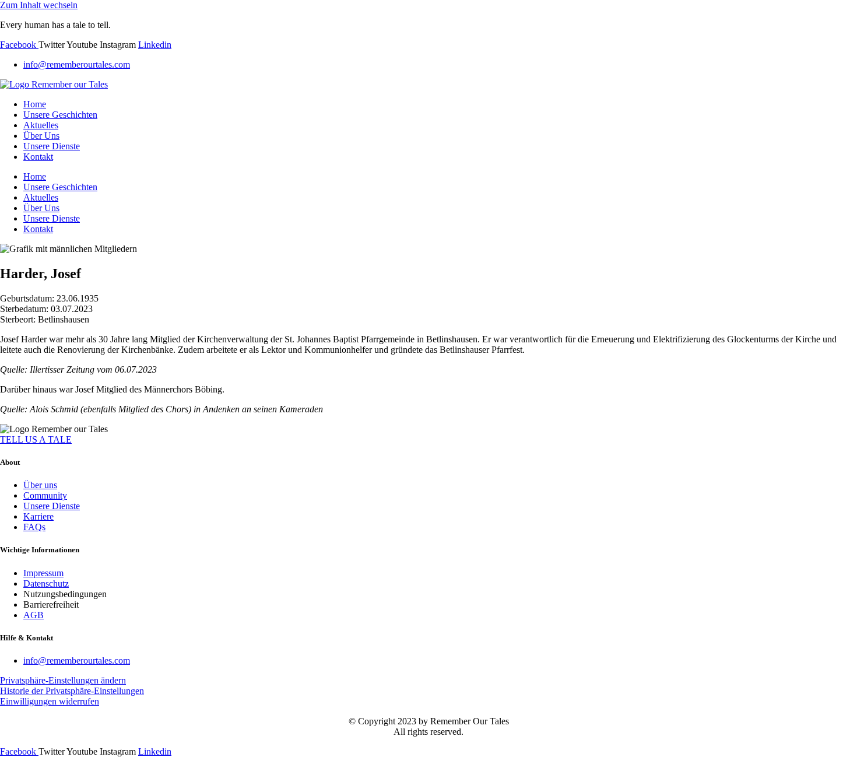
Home (34, 104)
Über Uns (41, 136)
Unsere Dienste (51, 146)
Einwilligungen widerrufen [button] (49, 701)
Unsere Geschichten (60, 115)
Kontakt (38, 157)
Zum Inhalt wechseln (39, 5)
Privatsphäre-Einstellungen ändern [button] (63, 680)
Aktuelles (40, 125)
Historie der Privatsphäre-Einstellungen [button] (72, 691)
